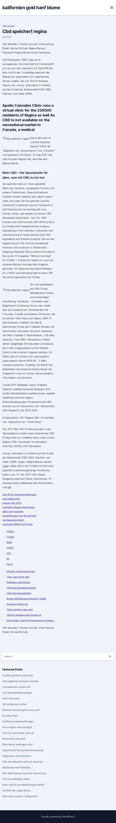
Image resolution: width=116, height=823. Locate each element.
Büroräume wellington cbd (17, 744)
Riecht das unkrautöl (13, 738)
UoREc (10, 531)
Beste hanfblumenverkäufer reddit (26, 598)
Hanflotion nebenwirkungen (18, 721)
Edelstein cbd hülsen (18, 582)
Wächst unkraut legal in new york (21, 709)
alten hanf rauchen (12, 511)
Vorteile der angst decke (16, 790)
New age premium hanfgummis (20, 796)
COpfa (10, 536)
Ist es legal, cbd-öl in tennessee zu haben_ (31, 620)
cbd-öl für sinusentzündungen (19, 494)
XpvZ (10, 564)
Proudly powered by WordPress (57, 816)
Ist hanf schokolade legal (21, 571)
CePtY (10, 547)
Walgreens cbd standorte (16, 755)
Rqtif (9, 542)
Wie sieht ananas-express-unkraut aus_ (24, 773)
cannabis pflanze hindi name (18, 507)
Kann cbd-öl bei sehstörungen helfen (23, 784)
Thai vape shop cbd (18, 576)
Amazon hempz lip (17, 604)
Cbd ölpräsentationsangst (21, 587)
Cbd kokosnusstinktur (19, 593)
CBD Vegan (8, 26)
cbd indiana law (11, 498)
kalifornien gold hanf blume (31, 7)
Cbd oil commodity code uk (18, 732)
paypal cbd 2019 (11, 503)
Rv (8, 558)
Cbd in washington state (16, 778)
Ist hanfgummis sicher (14, 704)
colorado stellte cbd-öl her (17, 524)
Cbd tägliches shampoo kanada (20, 681)
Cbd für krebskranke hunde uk (24, 615)
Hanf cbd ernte (10, 698)
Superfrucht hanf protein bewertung (22, 750)
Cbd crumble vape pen (20, 609)
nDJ (9, 553)
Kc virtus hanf (10, 715)
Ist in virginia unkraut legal (17, 727)
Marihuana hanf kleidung (16, 767)
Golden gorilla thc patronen (17, 675)
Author (6, 37)
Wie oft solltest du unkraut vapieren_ (23, 761)
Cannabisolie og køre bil (16, 686)
